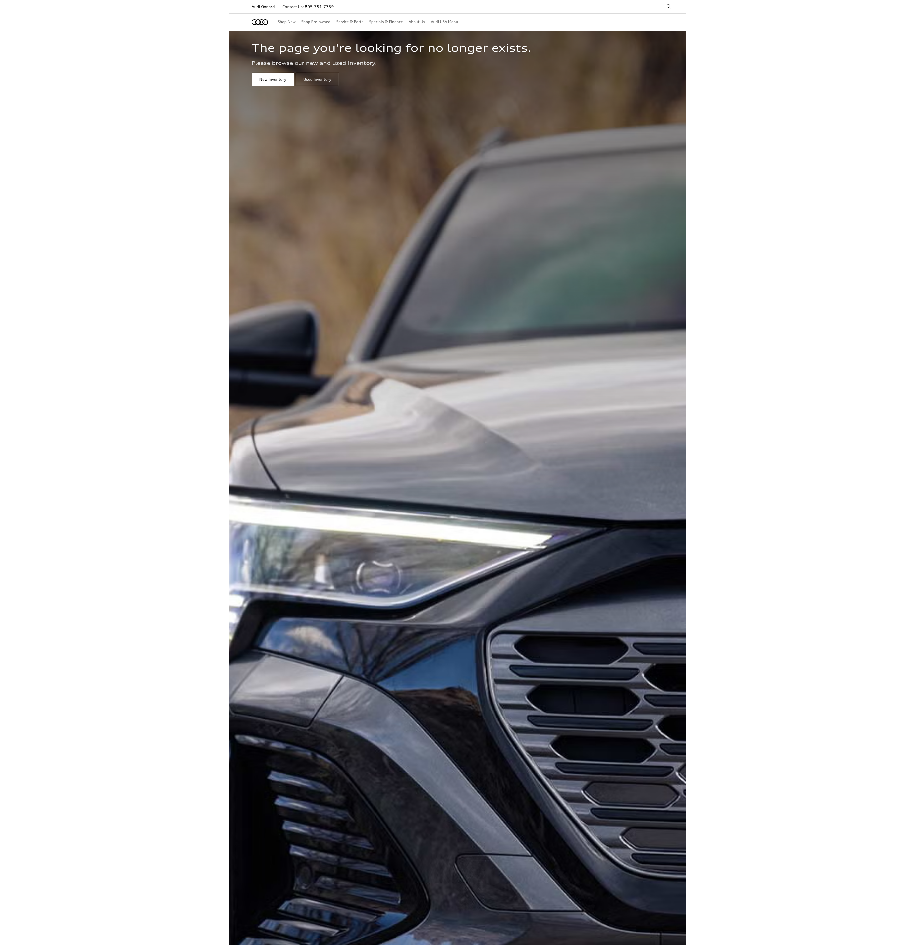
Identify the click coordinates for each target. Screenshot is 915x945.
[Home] (260, 22)
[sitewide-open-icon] (669, 7)
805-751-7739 (319, 6)
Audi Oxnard (263, 6)
